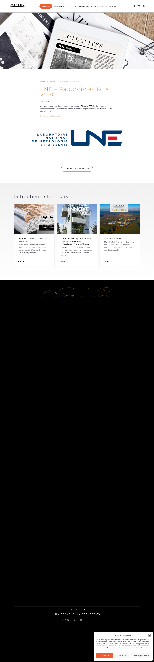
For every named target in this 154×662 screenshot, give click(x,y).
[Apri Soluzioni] (63, 6)
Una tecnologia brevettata (77, 614)
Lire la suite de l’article (49, 116)
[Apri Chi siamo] (118, 6)
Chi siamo (77, 609)
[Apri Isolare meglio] (91, 6)
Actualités (51, 81)
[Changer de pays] (139, 6)
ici (59, 116)
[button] (149, 635)
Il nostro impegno (77, 619)
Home (42, 81)
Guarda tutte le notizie (77, 168)
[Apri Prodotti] (75, 6)
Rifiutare (123, 655)
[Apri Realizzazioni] (106, 6)
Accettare (104, 655)
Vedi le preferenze (141, 655)
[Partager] (134, 6)
